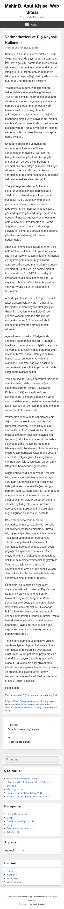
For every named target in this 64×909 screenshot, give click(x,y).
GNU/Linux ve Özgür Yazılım (21, 821)
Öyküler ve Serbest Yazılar (20, 828)
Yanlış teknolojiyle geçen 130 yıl (22, 778)
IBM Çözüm (20, 704)
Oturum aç (12, 871)
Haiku (9, 825)
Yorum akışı (12, 878)
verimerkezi (45, 704)
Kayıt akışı (12, 874)
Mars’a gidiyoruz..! (16, 789)
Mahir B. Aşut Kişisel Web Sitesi (32, 9)
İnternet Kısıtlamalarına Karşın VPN (24, 792)
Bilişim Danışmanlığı (22, 701)
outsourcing (33, 704)
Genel (10, 817)
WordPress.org (14, 881)
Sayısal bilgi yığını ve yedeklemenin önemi (28, 796)
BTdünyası (28, 694)
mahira (35, 47)
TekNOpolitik (13, 832)
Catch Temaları (39, 904)
